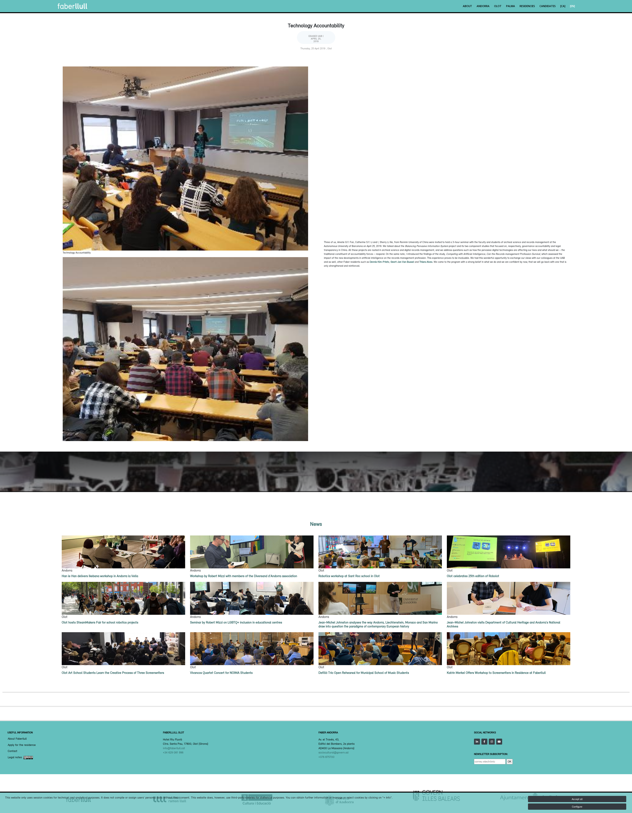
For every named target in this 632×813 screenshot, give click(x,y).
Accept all (577, 799)
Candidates (548, 6)
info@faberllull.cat (174, 748)
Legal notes (15, 757)
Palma (510, 6)
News (316, 524)
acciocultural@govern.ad (333, 752)
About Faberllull (17, 738)
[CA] (562, 6)
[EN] (572, 6)
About (467, 6)
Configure (577, 806)
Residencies (527, 6)
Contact (12, 751)
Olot (497, 6)
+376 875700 (326, 757)
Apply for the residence (22, 745)
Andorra (483, 6)
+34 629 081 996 (173, 752)
